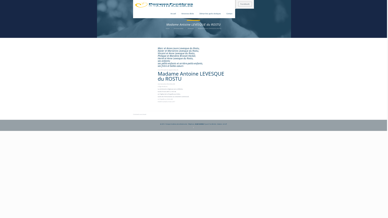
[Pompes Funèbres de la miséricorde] (164, 4)
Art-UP (225, 124)
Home (168, 28)
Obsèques (191, 28)
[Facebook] (193, 127)
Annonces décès (178, 28)
